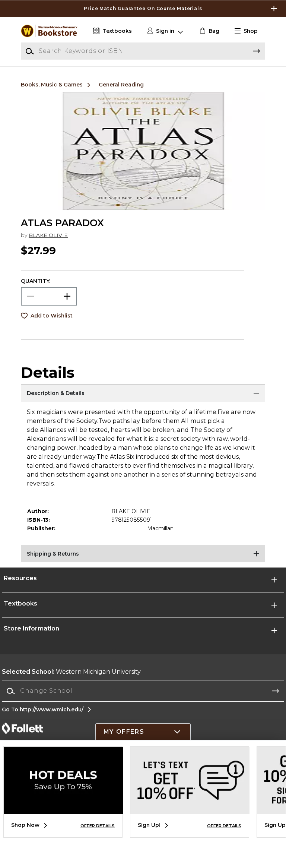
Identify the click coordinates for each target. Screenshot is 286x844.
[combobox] (143, 691)
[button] (143, 8)
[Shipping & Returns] (143, 554)
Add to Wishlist (52, 315)
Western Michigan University (71, 671)
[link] (208, 31)
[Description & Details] (143, 393)
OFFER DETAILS (97, 825)
